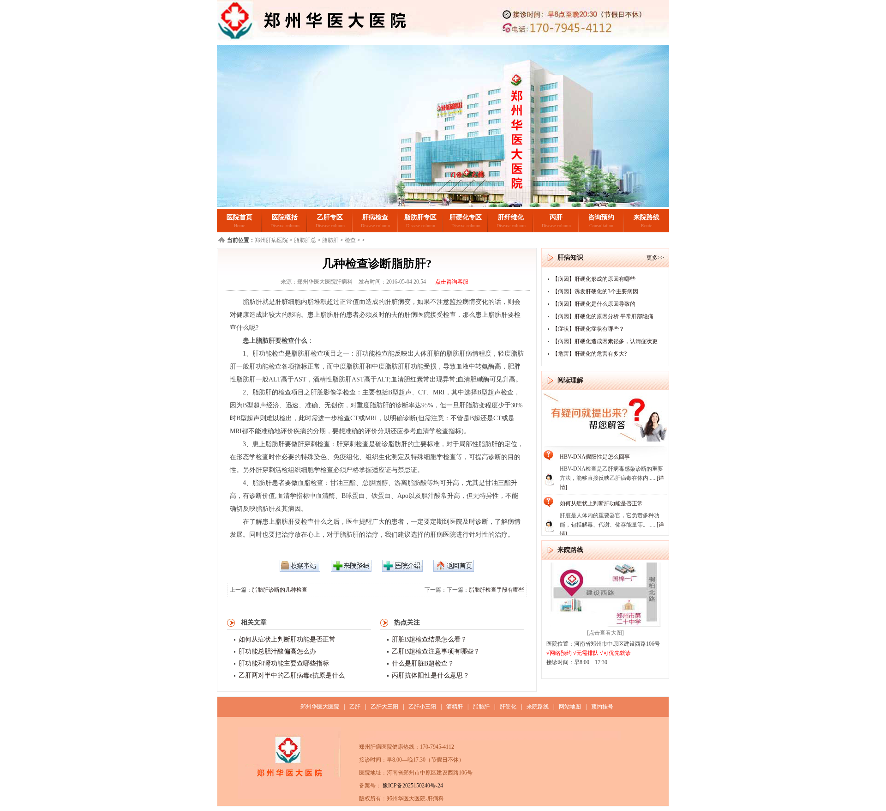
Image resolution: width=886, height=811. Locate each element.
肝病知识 (570, 257)
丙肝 (556, 217)
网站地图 (570, 706)
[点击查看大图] (605, 632)
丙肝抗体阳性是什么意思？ (430, 675)
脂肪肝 (330, 240)
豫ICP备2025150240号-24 (412, 785)
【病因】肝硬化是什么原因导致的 (593, 304)
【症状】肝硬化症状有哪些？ (588, 329)
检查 (350, 240)
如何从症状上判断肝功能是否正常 (287, 639)
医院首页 (239, 217)
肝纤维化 (511, 217)
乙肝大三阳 (384, 706)
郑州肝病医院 (271, 240)
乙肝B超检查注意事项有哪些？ (436, 651)
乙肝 (354, 706)
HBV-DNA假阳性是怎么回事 (595, 457)
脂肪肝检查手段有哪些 (496, 590)
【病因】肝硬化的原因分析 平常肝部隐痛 (602, 316)
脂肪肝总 (305, 240)
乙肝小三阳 (422, 706)
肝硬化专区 (465, 217)
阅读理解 (570, 380)
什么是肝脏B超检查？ (423, 663)
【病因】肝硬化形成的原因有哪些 (593, 279)
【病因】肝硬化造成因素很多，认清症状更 (605, 341)
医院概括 (285, 217)
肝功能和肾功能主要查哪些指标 (284, 663)
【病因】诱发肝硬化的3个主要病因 (595, 291)
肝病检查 (375, 217)
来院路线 (646, 217)
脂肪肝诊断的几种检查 (279, 590)
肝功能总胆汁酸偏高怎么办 (277, 651)
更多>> (655, 257)
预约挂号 (602, 706)
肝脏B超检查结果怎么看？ (429, 639)
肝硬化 (508, 706)
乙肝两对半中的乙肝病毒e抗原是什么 (292, 675)
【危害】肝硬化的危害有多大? (589, 354)
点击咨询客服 (451, 281)
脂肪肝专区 (420, 217)
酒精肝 (454, 706)
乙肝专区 (330, 217)
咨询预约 (601, 217)
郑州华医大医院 (319, 706)
